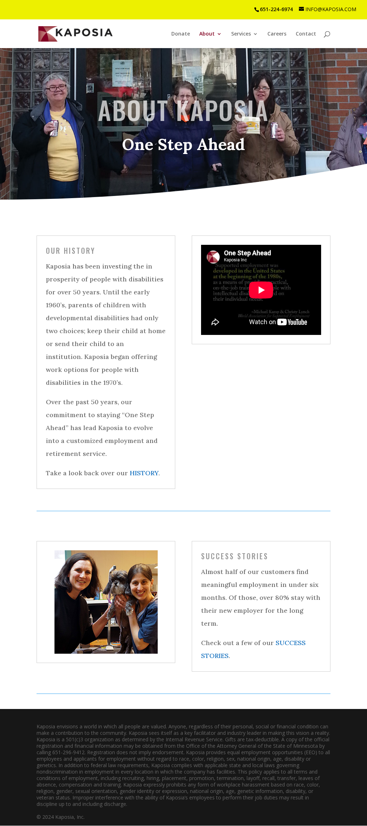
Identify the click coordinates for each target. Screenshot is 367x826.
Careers (276, 34)
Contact (306, 34)
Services (241, 34)
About (207, 34)
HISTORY (144, 473)
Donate (180, 34)
